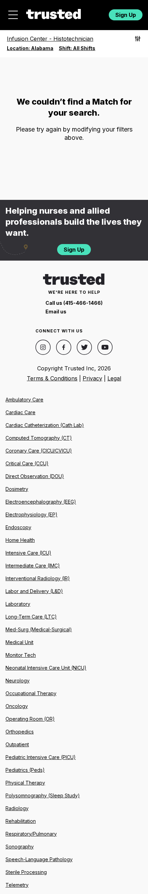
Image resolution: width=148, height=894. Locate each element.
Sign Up (125, 14)
